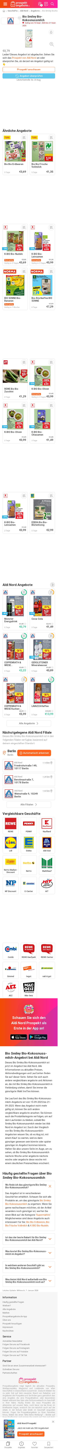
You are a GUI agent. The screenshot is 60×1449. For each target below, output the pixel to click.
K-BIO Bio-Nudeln (39, 1225)
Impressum (8, 1327)
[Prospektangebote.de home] (20, 4)
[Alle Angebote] (52, 584)
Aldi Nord (24, 11)
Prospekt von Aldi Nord (24, 57)
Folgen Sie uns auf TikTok (15, 1355)
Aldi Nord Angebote (17, 585)
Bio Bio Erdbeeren (35, 1222)
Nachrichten (8, 1331)
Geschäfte (13, 11)
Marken (6, 1313)
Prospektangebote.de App (15, 1316)
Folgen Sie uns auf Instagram (16, 1348)
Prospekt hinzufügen (12, 1323)
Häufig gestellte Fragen (13, 1302)
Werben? (7, 1305)
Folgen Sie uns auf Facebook (16, 1344)
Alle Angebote (9, 1309)
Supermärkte (43, 1214)
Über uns (7, 1320)
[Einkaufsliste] (46, 4)
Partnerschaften (10, 1373)
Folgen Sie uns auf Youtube (15, 1351)
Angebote (35, 11)
